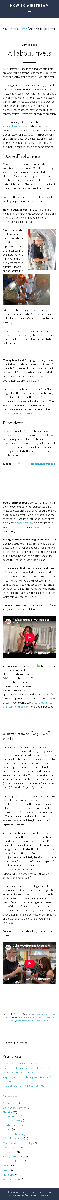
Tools (7, 1017)
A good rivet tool (24, 523)
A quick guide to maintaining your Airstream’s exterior (27, 1079)
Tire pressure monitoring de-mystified (23, 1086)
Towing (7, 1170)
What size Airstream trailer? (18, 1072)
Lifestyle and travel (13, 1138)
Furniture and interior (14, 1125)
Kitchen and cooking (14, 1134)
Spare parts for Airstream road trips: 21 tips (26, 1068)
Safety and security (13, 1156)
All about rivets (29, 53)
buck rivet (32, 1017)
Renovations (9, 1152)
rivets (18, 1021)
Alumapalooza (10, 126)
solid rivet (37, 1021)
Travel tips (8, 1175)
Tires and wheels (12, 1161)
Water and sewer (12, 1179)
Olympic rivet (44, 1017)
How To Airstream (29, 6)
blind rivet (23, 1017)
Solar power (14, 1120)
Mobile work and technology (18, 1143)
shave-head (27, 1021)
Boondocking (10, 1103)
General (7, 1129)
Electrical (8, 1112)
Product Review (11, 1147)
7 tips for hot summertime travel (20, 1063)
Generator (13, 1116)
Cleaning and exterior (45, 1014)
